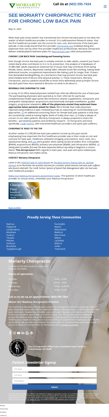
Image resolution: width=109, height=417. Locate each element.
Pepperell (11, 226)
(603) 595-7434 (80, 4)
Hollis (57, 246)
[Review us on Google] (27, 333)
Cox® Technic (27, 123)
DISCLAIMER (49, 398)
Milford (58, 243)
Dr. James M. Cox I (33, 400)
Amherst (10, 243)
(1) (61, 77)
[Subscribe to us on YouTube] (18, 333)
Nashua (10, 224)
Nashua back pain (61, 51)
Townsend (59, 248)
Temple (10, 237)
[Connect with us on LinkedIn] (22, 333)
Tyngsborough (14, 248)
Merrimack (59, 235)
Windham (11, 232)
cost (34, 141)
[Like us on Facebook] (10, 333)
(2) (23, 112)
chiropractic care (65, 45)
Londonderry (13, 229)
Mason (57, 226)
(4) (98, 144)
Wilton (57, 237)
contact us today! (69, 324)
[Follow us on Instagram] (14, 333)
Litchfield (59, 240)
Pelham (10, 240)
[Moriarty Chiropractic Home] (25, 6)
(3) (76, 115)
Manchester (60, 229)
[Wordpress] (31, 333)
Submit (54, 387)
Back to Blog (15, 207)
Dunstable (59, 224)
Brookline (11, 246)
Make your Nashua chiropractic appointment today (34, 175)
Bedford (58, 232)
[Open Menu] (105, 6)
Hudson (10, 235)
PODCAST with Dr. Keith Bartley (35, 162)
